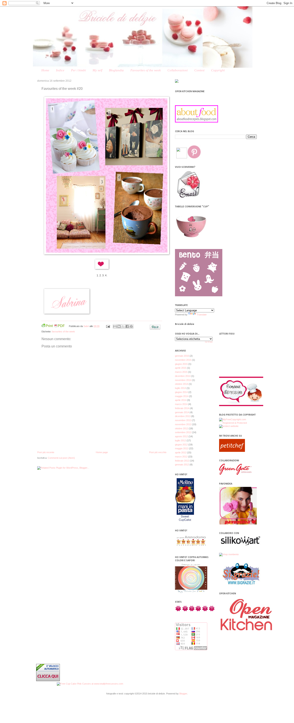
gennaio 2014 (182, 412)
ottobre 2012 (181, 428)
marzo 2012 (181, 456)
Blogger (183, 693)
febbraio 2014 (182, 408)
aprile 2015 (180, 368)
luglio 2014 (180, 388)
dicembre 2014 (182, 376)
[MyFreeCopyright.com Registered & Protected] (238, 423)
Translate (202, 314)
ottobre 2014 (181, 384)
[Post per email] (108, 326)
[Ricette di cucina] (232, 451)
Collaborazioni (177, 70)
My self (97, 70)
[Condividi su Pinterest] (131, 326)
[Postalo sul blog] (119, 326)
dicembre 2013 (182, 416)
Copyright (218, 70)
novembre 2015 (183, 360)
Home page (102, 452)
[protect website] (228, 426)
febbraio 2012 (182, 460)
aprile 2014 (180, 400)
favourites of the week (63, 331)
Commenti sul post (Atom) (61, 458)
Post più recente (45, 452)
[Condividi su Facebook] (127, 326)
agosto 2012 (181, 436)
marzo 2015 (181, 372)
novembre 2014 (183, 380)
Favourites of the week (145, 70)
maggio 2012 (181, 448)
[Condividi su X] (123, 326)
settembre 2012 (183, 432)
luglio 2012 (180, 440)
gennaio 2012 (182, 464)
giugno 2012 (181, 444)
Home (45, 70)
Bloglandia (116, 70)
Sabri (87, 326)
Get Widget (209, 342)
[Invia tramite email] (115, 326)
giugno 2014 (181, 392)
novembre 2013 (183, 420)
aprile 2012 (180, 452)
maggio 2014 (181, 396)
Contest (199, 70)
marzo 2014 (181, 404)
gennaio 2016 (182, 356)
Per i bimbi (78, 70)
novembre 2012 (183, 424)
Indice (60, 70)
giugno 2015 (181, 364)
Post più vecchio (157, 452)
